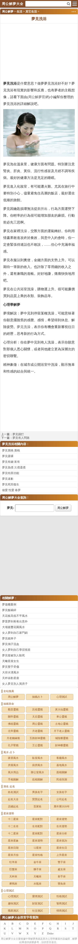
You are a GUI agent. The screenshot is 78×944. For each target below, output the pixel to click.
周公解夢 (7, 11)
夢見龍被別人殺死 (13, 655)
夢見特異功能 (10, 473)
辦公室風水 (37, 772)
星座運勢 (61, 819)
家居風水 (13, 758)
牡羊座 (13, 862)
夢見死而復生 (10, 484)
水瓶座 (37, 883)
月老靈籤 (37, 731)
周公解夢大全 (11, 917)
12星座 (37, 847)
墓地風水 (61, 765)
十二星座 (13, 819)
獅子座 (37, 869)
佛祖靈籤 (13, 723)
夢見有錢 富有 (11, 461)
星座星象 (13, 840)
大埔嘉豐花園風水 (13, 627)
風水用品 (13, 772)
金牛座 (37, 862)
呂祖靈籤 (37, 709)
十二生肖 (13, 826)
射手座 (62, 876)
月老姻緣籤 (13, 738)
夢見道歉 (7, 478)
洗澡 (23, 231)
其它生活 (31, 11)
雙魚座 (62, 883)
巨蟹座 (13, 869)
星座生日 (61, 847)
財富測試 (37, 903)
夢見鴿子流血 (10, 644)
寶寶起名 (37, 799)
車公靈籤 (61, 716)
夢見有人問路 (21, 437)
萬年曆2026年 (62, 806)
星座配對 (37, 819)
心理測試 (61, 696)
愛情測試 (37, 896)
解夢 (8, 938)
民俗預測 (61, 779)
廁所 (40, 209)
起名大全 (13, 799)
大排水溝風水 (10, 672)
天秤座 (13, 876)
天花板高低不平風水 (15, 615)
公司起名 (61, 799)
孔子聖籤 (13, 745)
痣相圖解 (37, 779)
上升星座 (61, 855)
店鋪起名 (13, 806)
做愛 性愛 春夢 (11, 490)
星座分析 (61, 833)
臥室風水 (37, 758)
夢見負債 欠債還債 (14, 467)
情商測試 (61, 910)
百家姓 (37, 806)
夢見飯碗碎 (9, 610)
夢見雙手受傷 (10, 666)
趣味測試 (13, 903)
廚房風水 (37, 765)
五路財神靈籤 (37, 738)
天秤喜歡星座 (10, 678)
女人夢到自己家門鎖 (15, 632)
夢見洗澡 (23, 327)
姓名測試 (13, 792)
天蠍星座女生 (10, 661)
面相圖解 (61, 772)
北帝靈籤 (13, 731)
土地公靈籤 (61, 723)
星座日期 (13, 847)
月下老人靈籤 (62, 731)
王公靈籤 (37, 745)
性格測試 (61, 896)
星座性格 (37, 855)
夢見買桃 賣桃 (11, 450)
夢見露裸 (7, 456)
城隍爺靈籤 (61, 738)
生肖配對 (37, 826)
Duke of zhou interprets (50, 934)
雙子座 (62, 862)
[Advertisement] (39, 51)
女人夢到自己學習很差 (16, 649)
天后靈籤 (37, 716)
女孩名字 (61, 792)
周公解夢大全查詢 (14, 497)
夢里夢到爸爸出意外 (15, 621)
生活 (19, 11)
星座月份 (13, 855)
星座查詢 (61, 840)
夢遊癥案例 (9, 604)
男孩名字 (37, 792)
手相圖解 (13, 779)
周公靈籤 (37, 723)
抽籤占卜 (37, 696)
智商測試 (61, 903)
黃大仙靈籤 (61, 709)
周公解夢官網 (38, 97)
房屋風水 (13, 765)
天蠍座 (37, 876)
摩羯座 (13, 883)
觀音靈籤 (13, 709)
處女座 (62, 869)
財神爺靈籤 (61, 745)
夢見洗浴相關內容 (14, 444)
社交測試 (37, 910)
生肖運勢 (61, 826)
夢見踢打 (18, 434)
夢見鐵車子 (9, 638)
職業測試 (13, 910)
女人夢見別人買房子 (15, 683)
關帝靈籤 (13, 716)
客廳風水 (61, 758)
